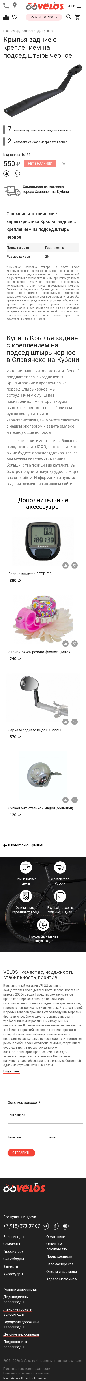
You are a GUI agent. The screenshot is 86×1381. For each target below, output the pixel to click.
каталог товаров (42, 17)
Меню (71, 6)
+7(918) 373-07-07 (21, 1226)
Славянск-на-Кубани (52, 191)
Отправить (21, 1153)
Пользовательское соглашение (26, 1373)
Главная (9, 31)
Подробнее (11, 1071)
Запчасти (28, 31)
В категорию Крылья (25, 845)
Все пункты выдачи (19, 1217)
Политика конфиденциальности (26, 1368)
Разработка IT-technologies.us (24, 1378)
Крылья (47, 31)
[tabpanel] (43, 90)
